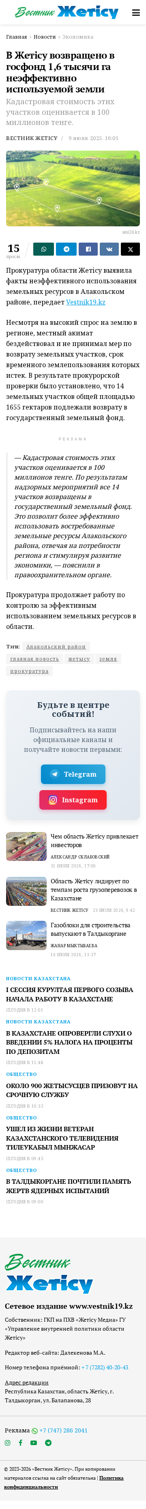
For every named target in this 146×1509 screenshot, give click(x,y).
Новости (45, 36)
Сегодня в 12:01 (24, 1010)
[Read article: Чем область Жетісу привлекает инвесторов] (26, 846)
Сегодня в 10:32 (24, 1106)
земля (108, 658)
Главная (16, 36)
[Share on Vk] (109, 249)
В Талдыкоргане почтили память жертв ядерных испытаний (68, 1186)
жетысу (79, 658)
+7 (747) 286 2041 (63, 1430)
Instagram (80, 799)
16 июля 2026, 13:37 (73, 954)
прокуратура (29, 671)
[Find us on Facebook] (20, 1443)
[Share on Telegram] (66, 249)
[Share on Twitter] (130, 249)
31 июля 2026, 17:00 (73, 866)
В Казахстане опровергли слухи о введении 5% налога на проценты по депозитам (69, 1042)
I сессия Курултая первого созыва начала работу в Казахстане (69, 994)
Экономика (77, 36)
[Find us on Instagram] (8, 1443)
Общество (21, 1074)
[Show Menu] (136, 12)
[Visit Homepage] (67, 12)
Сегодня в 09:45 (24, 1158)
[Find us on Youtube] (33, 1443)
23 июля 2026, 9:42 (114, 910)
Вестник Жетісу (31, 138)
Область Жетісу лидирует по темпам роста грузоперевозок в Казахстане (94, 889)
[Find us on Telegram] (48, 1443)
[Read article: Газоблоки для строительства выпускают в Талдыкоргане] (26, 935)
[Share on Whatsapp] (43, 249)
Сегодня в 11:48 (24, 1062)
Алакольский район (56, 646)
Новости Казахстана (38, 978)
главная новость (34, 658)
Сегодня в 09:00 (24, 1202)
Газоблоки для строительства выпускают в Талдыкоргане (91, 929)
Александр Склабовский (80, 857)
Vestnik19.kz (85, 302)
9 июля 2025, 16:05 (93, 138)
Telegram (80, 774)
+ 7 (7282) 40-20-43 (105, 1367)
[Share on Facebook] (88, 249)
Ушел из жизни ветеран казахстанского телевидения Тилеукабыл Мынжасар (62, 1138)
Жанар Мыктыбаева (74, 945)
